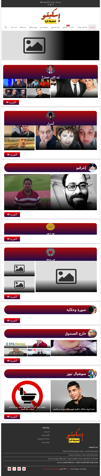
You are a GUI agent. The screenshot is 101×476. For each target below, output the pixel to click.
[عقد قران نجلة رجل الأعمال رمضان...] (74, 88)
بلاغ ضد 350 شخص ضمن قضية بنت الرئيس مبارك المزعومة (15, 83)
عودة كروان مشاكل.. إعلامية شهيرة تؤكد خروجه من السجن (73, 409)
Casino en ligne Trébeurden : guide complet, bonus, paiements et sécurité (73, 459)
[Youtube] (9, 468)
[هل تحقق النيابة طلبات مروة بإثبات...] (66, 137)
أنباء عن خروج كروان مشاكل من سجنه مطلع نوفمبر (39, 93)
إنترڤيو (65, 26)
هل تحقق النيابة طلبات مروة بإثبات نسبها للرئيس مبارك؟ (75, 147)
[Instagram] (48, 4)
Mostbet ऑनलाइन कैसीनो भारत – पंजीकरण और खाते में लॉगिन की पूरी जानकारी (77, 462)
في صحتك (23, 27)
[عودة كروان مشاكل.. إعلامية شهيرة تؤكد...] (74, 396)
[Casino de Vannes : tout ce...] (19, 268)
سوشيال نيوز (44, 27)
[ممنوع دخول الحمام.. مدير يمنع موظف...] (27, 396)
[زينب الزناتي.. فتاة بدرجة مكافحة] (74, 348)
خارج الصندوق (55, 27)
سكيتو (68, 469)
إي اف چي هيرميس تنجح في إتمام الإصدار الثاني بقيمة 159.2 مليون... (16, 343)
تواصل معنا (46, 442)
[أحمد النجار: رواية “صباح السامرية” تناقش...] (27, 192)
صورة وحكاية (33, 27)
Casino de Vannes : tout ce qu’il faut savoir (83, 455)
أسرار (71, 27)
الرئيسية (92, 27)
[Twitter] (50, 4)
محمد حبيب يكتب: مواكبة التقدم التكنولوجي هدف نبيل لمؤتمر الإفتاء (16, 351)
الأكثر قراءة (46, 435)
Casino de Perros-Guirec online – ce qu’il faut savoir (66, 289)
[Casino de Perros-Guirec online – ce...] (50, 45)
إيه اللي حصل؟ (82, 27)
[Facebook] (24, 468)
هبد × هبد (14, 27)
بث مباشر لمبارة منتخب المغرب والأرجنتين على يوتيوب (38, 83)
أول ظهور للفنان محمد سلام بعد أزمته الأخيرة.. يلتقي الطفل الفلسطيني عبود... (19, 132)
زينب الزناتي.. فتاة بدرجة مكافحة (83, 353)
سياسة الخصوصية (43, 439)
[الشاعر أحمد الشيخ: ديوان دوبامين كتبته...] (73, 192)
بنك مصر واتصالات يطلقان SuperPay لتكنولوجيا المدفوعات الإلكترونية (39, 351)
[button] (11, 102)
